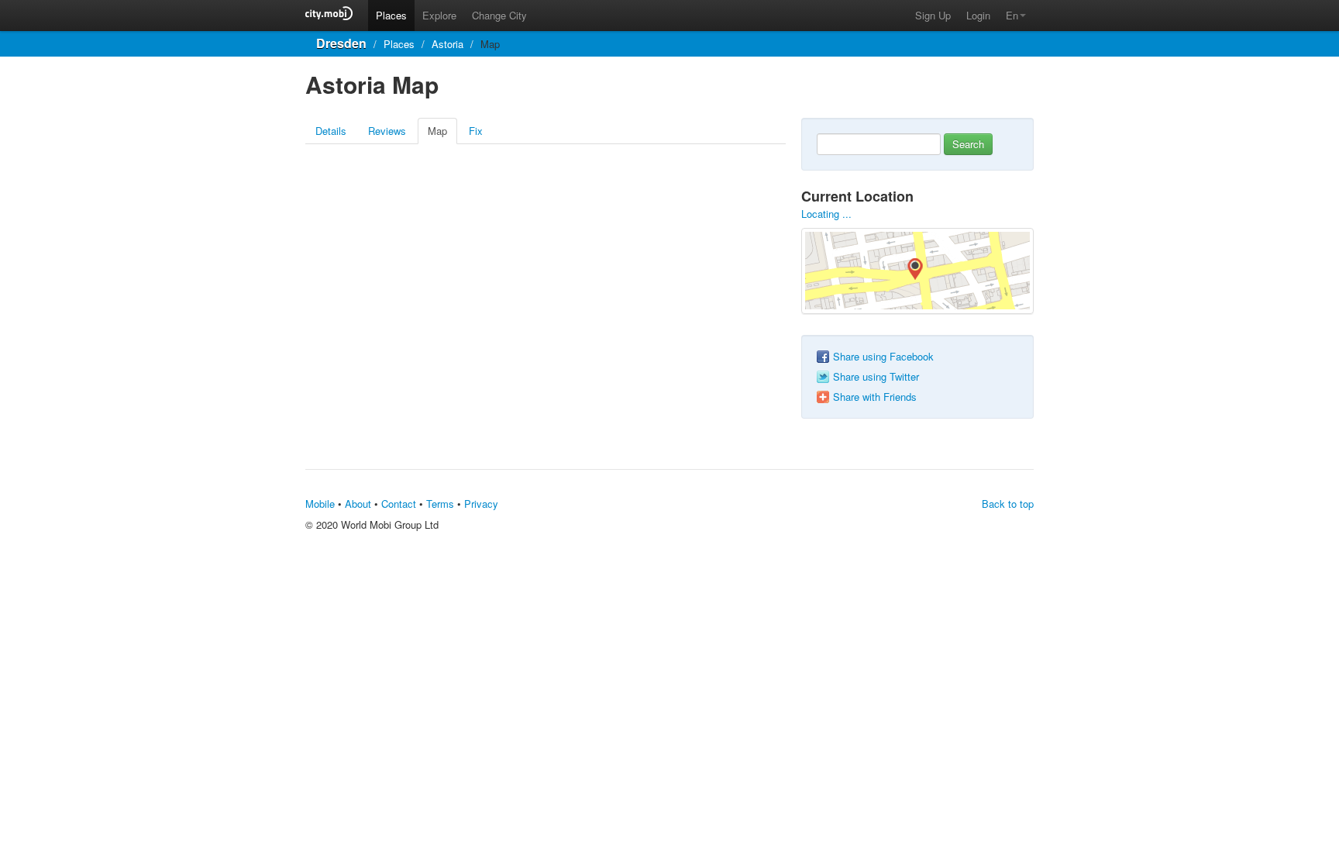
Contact (398, 503)
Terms (440, 503)
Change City (499, 15)
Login (978, 15)
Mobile (320, 503)
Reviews (387, 130)
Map (437, 130)
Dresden (341, 43)
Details (330, 130)
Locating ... (826, 213)
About (358, 503)
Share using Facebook (883, 356)
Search (968, 143)
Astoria (447, 43)
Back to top (1008, 503)
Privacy (481, 503)
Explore (439, 15)
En (1012, 15)
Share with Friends (875, 397)
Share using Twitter (876, 377)
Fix (476, 130)
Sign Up (933, 15)
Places (391, 15)
